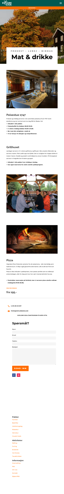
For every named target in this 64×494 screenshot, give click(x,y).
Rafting (14, 443)
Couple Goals (16, 436)
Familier (15, 419)
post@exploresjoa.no (19, 311)
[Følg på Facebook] (14, 375)
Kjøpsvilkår (16, 476)
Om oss (14, 470)
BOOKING (32, 8)
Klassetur (15, 429)
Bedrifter (15, 423)
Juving (14, 446)
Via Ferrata (15, 453)
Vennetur (15, 433)
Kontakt (15, 473)
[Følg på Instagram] (18, 375)
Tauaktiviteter (17, 456)
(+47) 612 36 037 (16, 306)
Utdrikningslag (17, 426)
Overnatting (16, 463)
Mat (13, 466)
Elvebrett (15, 449)
